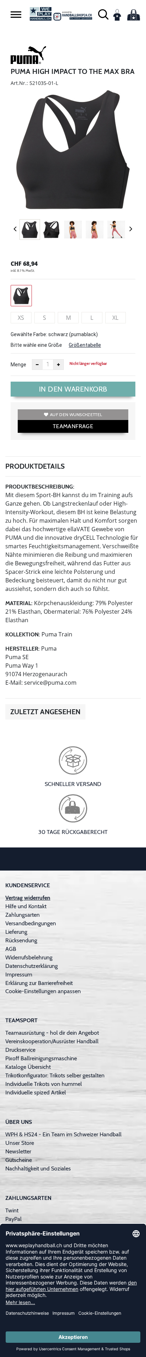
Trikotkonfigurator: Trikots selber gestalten (55, 1075)
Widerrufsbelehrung (28, 957)
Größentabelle (85, 345)
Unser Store (19, 1143)
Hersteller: (22, 648)
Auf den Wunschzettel (76, 414)
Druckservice (20, 1049)
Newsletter (18, 1151)
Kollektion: (22, 634)
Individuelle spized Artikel (35, 1092)
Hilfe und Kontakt (25, 906)
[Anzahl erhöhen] (58, 364)
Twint (11, 1210)
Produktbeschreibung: (39, 486)
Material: (19, 603)
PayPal (13, 1219)
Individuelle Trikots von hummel (43, 1084)
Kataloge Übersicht (28, 1066)
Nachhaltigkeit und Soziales (38, 1168)
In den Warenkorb (73, 389)
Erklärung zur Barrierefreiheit (39, 983)
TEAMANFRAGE (73, 426)
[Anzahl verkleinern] (37, 364)
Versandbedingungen (30, 923)
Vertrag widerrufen (27, 897)
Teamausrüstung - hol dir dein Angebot (52, 1032)
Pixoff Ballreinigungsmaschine (41, 1058)
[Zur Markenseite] (28, 56)
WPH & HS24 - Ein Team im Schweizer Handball (63, 1134)
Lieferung (16, 931)
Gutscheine (18, 1160)
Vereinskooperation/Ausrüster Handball (52, 1041)
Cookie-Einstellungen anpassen (43, 991)
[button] (16, 14)
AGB (10, 949)
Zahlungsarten (22, 914)
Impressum (18, 974)
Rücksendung (21, 940)
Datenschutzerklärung (31, 966)
